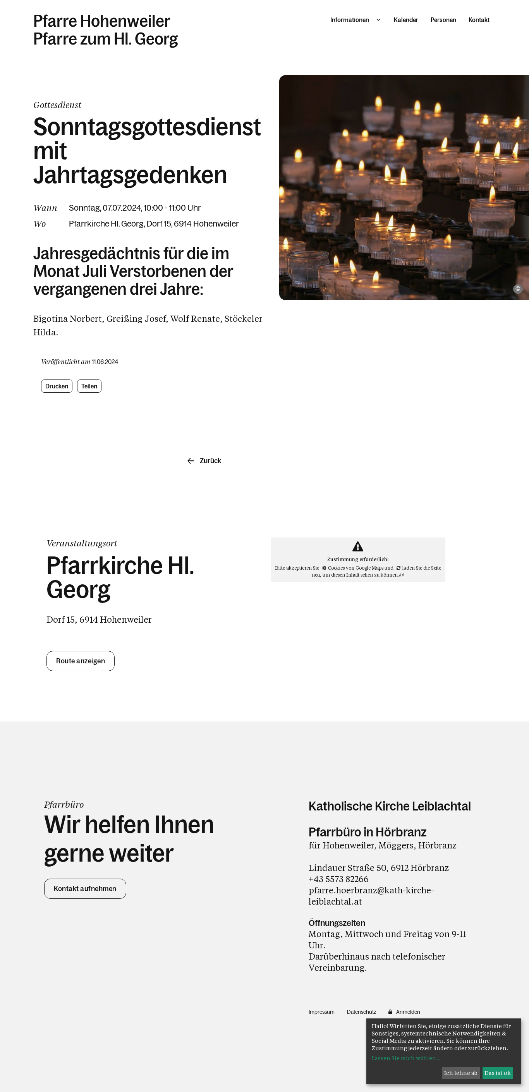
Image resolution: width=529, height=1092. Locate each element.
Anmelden (408, 1012)
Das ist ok (497, 1073)
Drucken (57, 386)
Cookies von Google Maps (355, 568)
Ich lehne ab (460, 1073)
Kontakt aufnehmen (85, 889)
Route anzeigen (80, 661)
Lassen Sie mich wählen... (406, 1058)
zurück (210, 461)
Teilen (90, 386)
